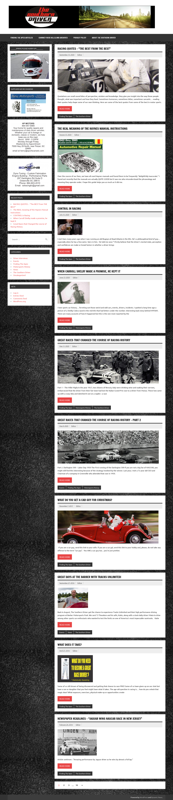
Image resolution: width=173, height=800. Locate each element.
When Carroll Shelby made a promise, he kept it (89, 271)
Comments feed (20, 298)
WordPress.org (19, 301)
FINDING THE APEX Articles (21, 37)
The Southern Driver (83, 116)
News (70, 632)
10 (77, 785)
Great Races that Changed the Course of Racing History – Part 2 (99, 420)
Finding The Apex (65, 116)
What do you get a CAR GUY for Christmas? (85, 500)
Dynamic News (156, 797)
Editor (79, 55)
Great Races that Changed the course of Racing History (94, 340)
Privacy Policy (79, 37)
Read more (64, 108)
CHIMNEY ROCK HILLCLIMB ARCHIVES (53, 37)
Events (61, 488)
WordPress (144, 797)
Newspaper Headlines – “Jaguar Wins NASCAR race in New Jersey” (100, 719)
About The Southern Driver (104, 37)
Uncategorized (19, 275)
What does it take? (70, 645)
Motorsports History (83, 328)
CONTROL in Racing (69, 209)
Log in (15, 293)
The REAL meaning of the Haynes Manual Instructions (92, 129)
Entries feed (18, 295)
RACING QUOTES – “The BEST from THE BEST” (84, 49)
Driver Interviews (20, 258)
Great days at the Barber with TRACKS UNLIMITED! (89, 577)
